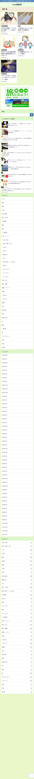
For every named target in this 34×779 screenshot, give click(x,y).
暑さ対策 (4, 310)
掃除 (3, 206)
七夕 (4, 258)
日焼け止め (4, 317)
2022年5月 (4, 407)
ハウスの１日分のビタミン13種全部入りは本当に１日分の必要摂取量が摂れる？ (20, 182)
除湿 (3, 225)
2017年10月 (5, 530)
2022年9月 (4, 396)
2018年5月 (4, 504)
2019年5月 (4, 463)
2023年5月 (4, 373)
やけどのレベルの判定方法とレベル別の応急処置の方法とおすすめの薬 (20, 139)
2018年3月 (4, 512)
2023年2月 (4, 381)
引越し (3, 291)
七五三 (4, 250)
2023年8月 (4, 366)
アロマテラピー (5, 336)
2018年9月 (4, 489)
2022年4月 (4, 411)
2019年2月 (4, 471)
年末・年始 (5, 240)
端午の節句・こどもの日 (9, 261)
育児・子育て (5, 217)
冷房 (3, 306)
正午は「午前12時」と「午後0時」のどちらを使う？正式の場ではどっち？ (20, 124)
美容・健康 (4, 283)
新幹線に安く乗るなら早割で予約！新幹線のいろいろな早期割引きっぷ (20, 146)
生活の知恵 (4, 213)
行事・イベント (5, 236)
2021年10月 (5, 426)
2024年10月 (5, 355)
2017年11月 (5, 527)
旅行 (3, 228)
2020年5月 (4, 433)
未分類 (3, 347)
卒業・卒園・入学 (7, 243)
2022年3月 (4, 415)
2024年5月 (4, 359)
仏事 (3, 340)
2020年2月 (4, 441)
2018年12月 (5, 478)
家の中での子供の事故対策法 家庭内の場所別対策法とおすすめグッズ (8, 53)
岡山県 (4, 328)
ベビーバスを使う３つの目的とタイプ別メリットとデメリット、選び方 (8, 77)
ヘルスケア (4, 298)
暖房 (3, 202)
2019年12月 (5, 448)
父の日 (4, 247)
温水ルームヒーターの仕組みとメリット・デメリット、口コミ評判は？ (20, 160)
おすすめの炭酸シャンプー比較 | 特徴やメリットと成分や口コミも (8, 30)
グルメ (3, 198)
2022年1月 (4, 422)
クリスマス (5, 276)
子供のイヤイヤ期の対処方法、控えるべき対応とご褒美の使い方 (20, 189)
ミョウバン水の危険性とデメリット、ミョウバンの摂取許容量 (20, 131)
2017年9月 (4, 534)
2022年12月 (5, 385)
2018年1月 (4, 519)
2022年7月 (4, 400)
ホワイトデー (6, 269)
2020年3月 (4, 437)
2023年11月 (5, 362)
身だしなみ (4, 280)
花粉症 (3, 302)
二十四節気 (4, 232)
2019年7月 (4, 456)
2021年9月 (4, 430)
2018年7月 (4, 497)
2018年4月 (4, 508)
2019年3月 (4, 467)
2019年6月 (4, 459)
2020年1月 (4, 444)
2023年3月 (4, 377)
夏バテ (3, 313)
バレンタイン (6, 272)
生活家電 (4, 221)
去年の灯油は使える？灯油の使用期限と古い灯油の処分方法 (20, 175)
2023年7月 (4, 370)
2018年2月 (4, 516)
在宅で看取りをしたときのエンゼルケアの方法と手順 (20, 153)
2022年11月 (5, 388)
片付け (3, 210)
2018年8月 (4, 493)
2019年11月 (5, 452)
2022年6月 (4, 403)
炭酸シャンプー (5, 287)
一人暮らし (4, 295)
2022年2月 (4, 418)
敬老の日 (5, 254)
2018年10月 (5, 486)
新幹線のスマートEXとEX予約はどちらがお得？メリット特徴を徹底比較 (19, 168)
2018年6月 (4, 501)
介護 (3, 343)
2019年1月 (4, 474)
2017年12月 (5, 523)
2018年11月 (5, 482)
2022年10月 (5, 392)
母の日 (4, 265)
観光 (3, 325)
